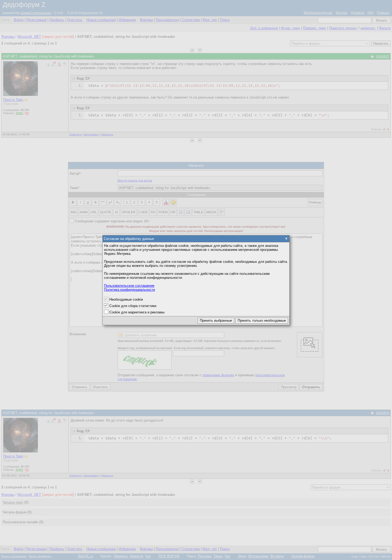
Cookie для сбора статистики (132, 306)
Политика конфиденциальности (129, 290)
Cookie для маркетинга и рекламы (137, 312)
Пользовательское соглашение (129, 286)
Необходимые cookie (126, 299)
